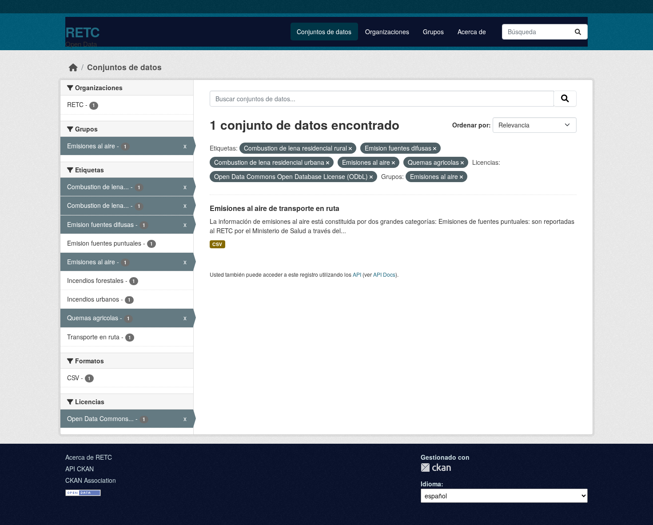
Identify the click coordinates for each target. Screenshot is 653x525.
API (357, 274)
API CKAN (79, 468)
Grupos (433, 31)
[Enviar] (578, 32)
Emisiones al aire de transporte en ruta (274, 208)
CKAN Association (90, 480)
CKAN (436, 467)
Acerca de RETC (88, 457)
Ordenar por (470, 124)
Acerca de (472, 31)
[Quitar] (350, 148)
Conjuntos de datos (324, 31)
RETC (82, 31)
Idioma (431, 483)
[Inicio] (73, 66)
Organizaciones (387, 31)
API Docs (384, 274)
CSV (217, 244)
